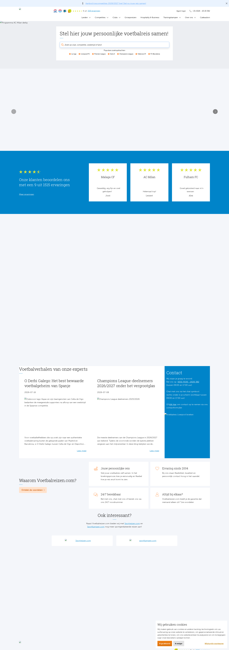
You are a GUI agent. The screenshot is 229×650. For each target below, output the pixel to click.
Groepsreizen (130, 17)
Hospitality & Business (150, 17)
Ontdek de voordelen (32, 490)
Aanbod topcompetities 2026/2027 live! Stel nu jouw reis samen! (116, 3)
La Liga (73, 54)
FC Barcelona (155, 54)
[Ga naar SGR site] (55, 11)
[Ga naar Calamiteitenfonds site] (65, 11)
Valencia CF (142, 54)
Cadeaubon (205, 17)
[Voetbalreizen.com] (34, 14)
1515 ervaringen (94, 11)
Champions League (126, 54)
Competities (100, 17)
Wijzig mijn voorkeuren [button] (214, 643)
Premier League (100, 54)
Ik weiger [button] (178, 643)
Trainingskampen (170, 17)
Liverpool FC (85, 54)
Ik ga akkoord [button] (164, 643)
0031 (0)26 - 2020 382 (188, 382)
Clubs (115, 17)
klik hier (172, 404)
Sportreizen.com (132, 523)
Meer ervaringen (26, 194)
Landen (84, 17)
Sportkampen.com (95, 526)
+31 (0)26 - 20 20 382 (201, 11)
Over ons (189, 17)
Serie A (112, 54)
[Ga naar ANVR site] (60, 11)
